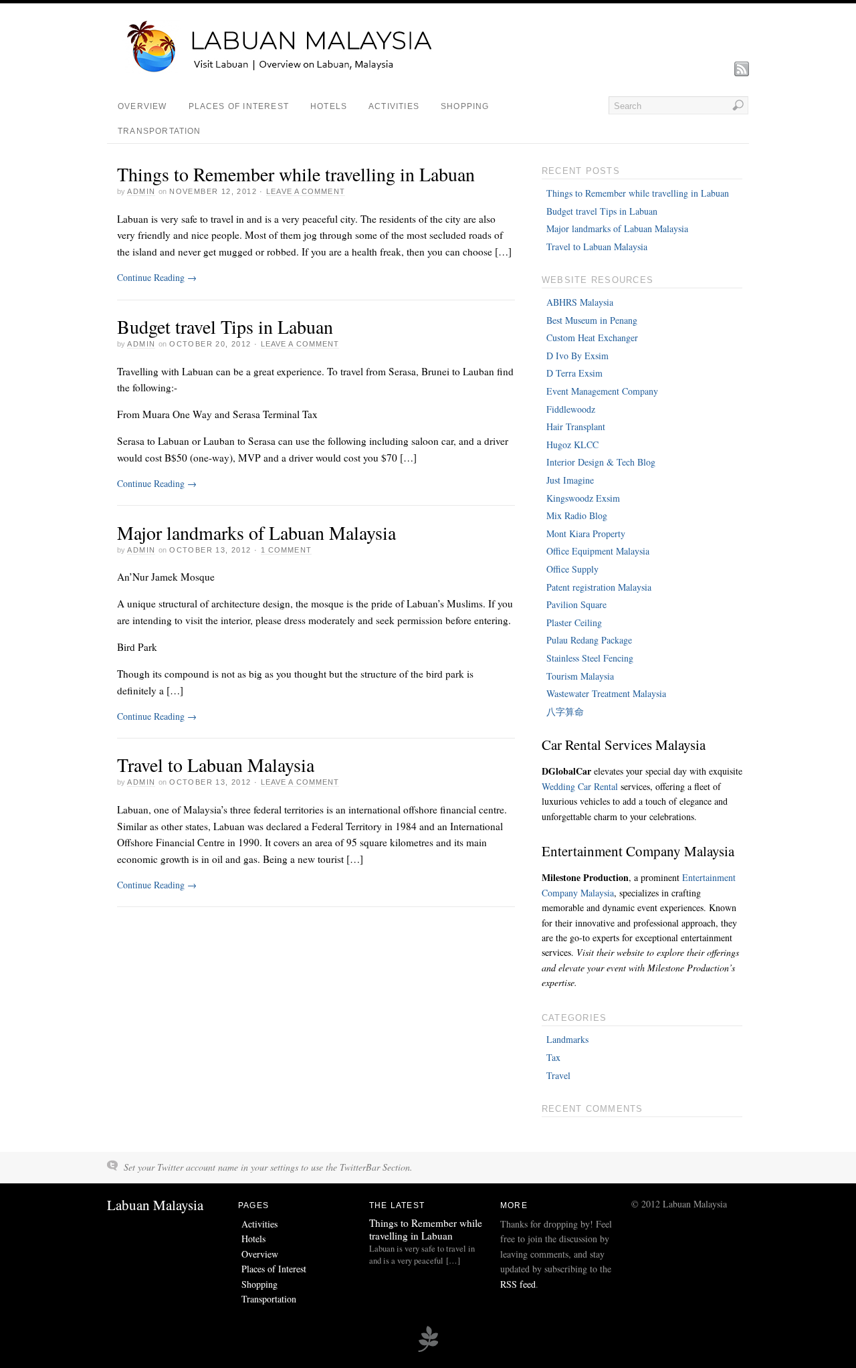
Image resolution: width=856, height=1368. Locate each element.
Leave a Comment (305, 191)
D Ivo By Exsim (577, 355)
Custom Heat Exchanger (592, 337)
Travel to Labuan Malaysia (215, 764)
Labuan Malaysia (155, 1204)
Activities (393, 106)
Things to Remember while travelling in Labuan (296, 174)
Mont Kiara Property (585, 533)
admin (141, 191)
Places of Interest (239, 106)
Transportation (159, 131)
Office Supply (572, 569)
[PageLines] (428, 1350)
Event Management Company (602, 391)
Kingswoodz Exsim (583, 498)
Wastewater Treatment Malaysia (606, 693)
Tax (553, 1057)
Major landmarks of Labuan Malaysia (256, 532)
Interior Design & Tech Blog (600, 462)
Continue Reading (157, 277)
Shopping (465, 106)
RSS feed (518, 1284)
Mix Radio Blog (576, 515)
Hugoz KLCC (572, 444)
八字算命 (565, 711)
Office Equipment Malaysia (597, 551)
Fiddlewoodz (570, 409)
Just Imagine (570, 480)
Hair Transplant (575, 426)
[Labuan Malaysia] (294, 70)
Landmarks (567, 1039)
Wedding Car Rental (580, 786)
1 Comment (286, 550)
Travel (558, 1075)
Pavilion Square (576, 604)
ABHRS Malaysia (579, 302)
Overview (142, 106)
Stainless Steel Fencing (589, 658)
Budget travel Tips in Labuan (225, 326)
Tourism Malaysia (580, 676)
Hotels (328, 106)
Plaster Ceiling (574, 622)
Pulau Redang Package (589, 639)
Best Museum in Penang (591, 320)
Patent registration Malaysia (598, 587)
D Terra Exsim (574, 373)
